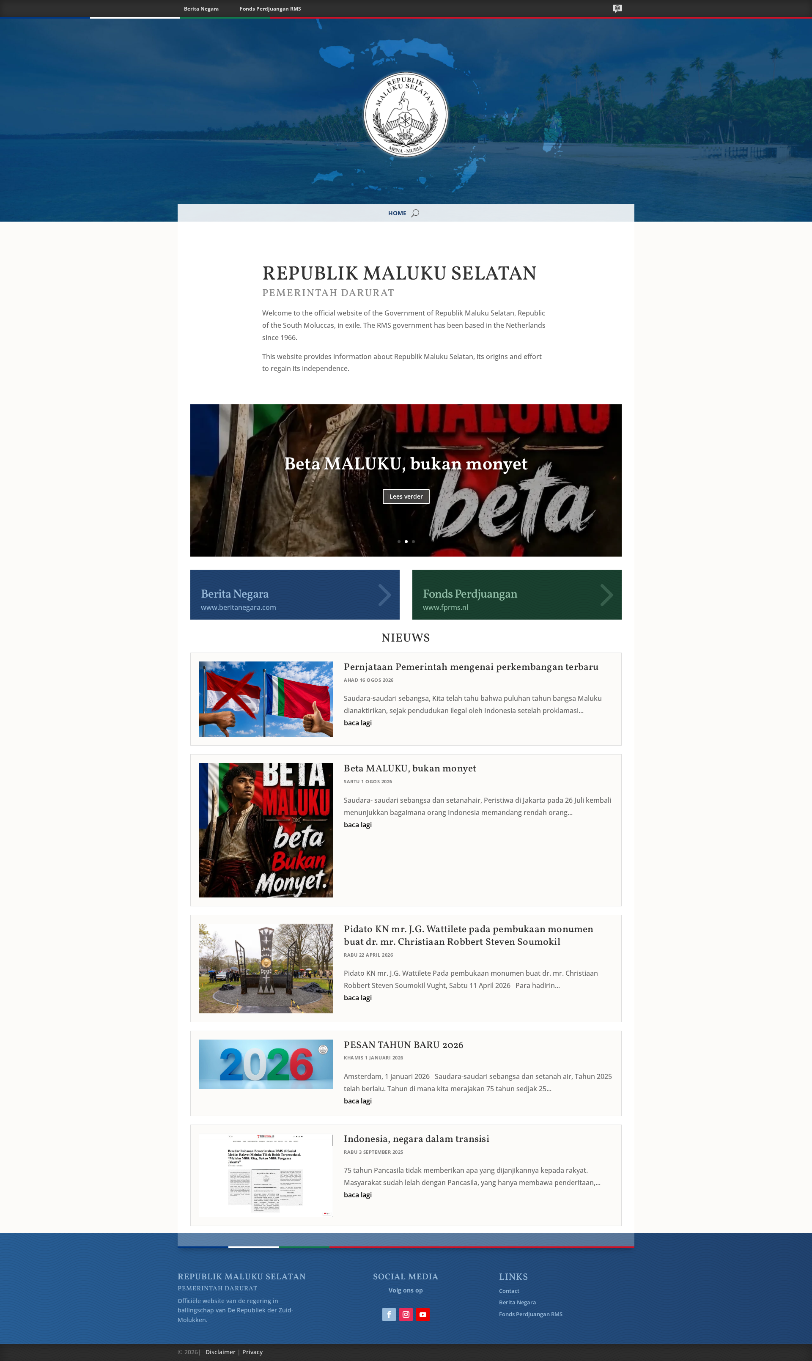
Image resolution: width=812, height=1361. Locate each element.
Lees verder (406, 529)
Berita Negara (201, 8)
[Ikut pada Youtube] (423, 1314)
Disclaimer (221, 1352)
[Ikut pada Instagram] (406, 1314)
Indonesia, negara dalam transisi (416, 1139)
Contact (509, 1291)
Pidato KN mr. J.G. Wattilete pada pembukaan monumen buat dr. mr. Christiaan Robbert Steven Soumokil (406, 476)
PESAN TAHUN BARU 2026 (404, 1045)
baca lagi (358, 722)
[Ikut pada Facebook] (389, 1314)
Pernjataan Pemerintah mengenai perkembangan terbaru (471, 667)
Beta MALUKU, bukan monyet (410, 769)
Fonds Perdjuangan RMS (270, 8)
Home (397, 213)
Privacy (252, 1352)
